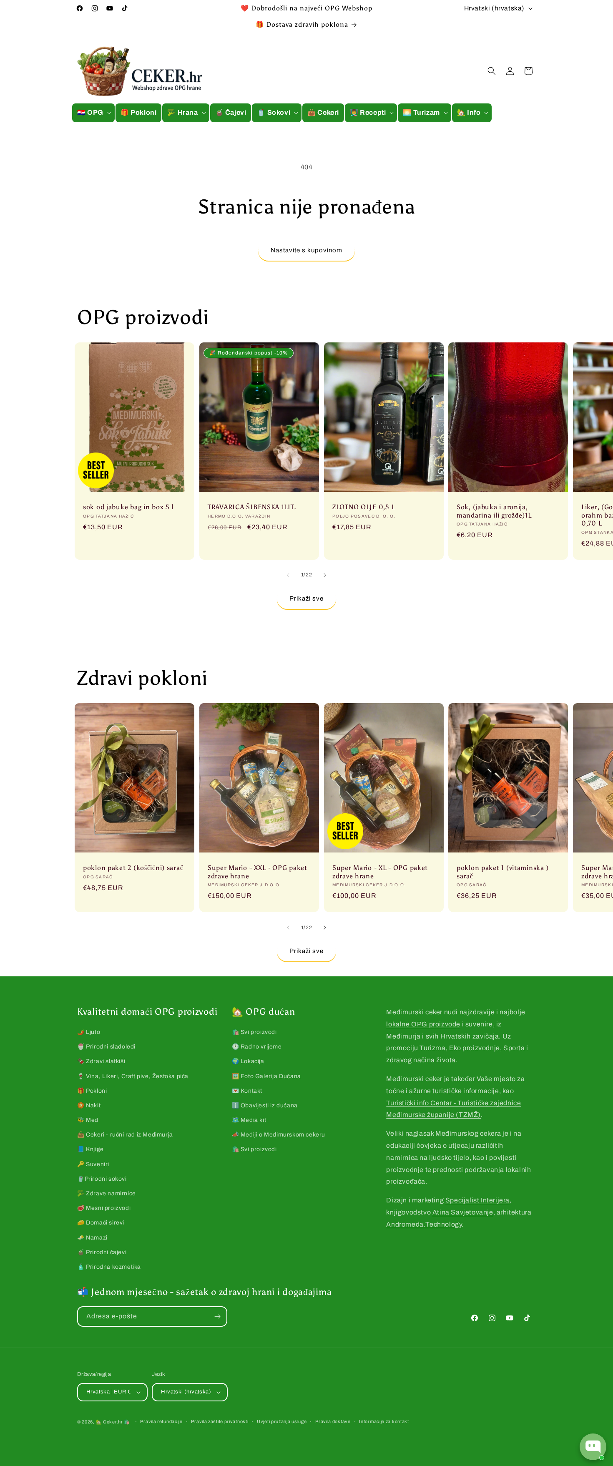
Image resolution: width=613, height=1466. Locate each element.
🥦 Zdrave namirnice (106, 1193)
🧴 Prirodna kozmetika (109, 1267)
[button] (93, 112)
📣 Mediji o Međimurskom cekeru (278, 1135)
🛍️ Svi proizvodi (254, 1032)
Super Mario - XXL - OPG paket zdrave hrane (257, 872)
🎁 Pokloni (92, 1091)
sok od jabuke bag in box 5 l (128, 507)
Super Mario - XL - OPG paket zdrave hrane (380, 872)
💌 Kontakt (247, 1091)
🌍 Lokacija (248, 1061)
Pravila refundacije (161, 1421)
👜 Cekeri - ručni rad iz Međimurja (125, 1135)
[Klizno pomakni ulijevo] (288, 575)
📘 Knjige (90, 1149)
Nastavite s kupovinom (306, 250)
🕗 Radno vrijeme (257, 1047)
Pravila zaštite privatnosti (219, 1421)
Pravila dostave (333, 1421)
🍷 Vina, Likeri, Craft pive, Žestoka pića (132, 1076)
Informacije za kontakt (384, 1421)
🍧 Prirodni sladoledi (106, 1047)
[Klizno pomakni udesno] (325, 575)
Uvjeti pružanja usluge (281, 1421)
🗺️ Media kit (249, 1120)
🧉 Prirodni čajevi (101, 1252)
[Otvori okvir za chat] (593, 1446)
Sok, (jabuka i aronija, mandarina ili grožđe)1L (494, 511)
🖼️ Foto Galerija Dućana (266, 1076)
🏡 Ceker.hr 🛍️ (113, 1421)
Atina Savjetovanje (462, 1212)
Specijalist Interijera (477, 1200)
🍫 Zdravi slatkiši (101, 1061)
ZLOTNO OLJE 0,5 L (363, 507)
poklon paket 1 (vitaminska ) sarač (503, 872)
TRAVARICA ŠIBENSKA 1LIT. (252, 507)
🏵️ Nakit (88, 1105)
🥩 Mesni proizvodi (104, 1208)
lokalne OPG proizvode (423, 1024)
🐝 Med (87, 1120)
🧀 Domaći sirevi (100, 1223)
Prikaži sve (306, 598)
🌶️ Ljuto (88, 1032)
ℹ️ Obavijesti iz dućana (265, 1105)
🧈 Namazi (92, 1238)
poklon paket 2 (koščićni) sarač (133, 868)
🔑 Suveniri (93, 1164)
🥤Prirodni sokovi (102, 1179)
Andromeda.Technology (424, 1224)
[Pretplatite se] (217, 1316)
